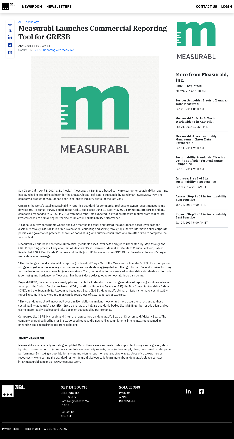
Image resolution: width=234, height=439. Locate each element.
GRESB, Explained (189, 86)
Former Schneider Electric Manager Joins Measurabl (202, 102)
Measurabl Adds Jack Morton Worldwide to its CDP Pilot (196, 120)
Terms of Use (31, 428)
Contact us (206, 6)
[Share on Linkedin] (10, 37)
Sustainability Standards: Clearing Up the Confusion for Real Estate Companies (200, 161)
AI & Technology (28, 22)
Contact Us (68, 412)
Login (226, 6)
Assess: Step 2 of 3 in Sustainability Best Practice (201, 198)
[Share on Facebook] (10, 45)
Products (124, 393)
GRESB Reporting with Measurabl (54, 50)
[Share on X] (10, 30)
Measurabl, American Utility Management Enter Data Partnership (196, 139)
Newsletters (59, 6)
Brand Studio (127, 401)
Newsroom (32, 6)
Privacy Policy (10, 428)
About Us (66, 416)
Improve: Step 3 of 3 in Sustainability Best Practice (196, 180)
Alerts (123, 397)
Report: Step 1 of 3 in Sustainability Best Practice (201, 215)
